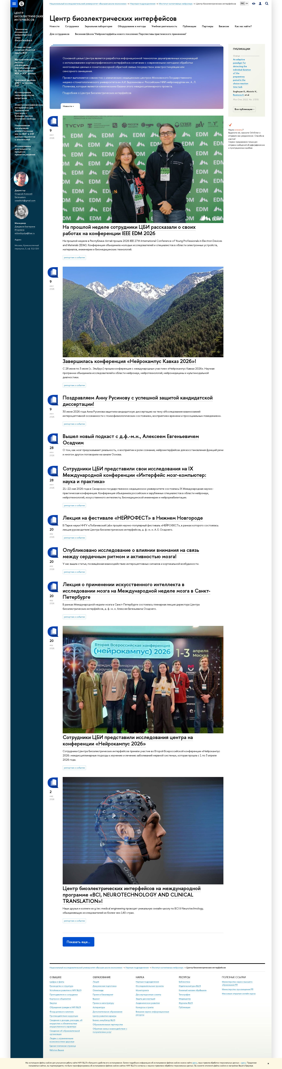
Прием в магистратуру (103, 1003)
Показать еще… (78, 942)
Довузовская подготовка (104, 986)
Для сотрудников (59, 34)
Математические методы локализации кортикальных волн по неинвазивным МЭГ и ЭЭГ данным (25, 66)
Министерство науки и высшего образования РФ (237, 983)
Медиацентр (185, 998)
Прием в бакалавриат (103, 994)
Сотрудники (72, 26)
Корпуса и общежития (60, 998)
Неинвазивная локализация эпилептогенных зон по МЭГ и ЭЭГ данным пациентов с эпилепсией (25, 132)
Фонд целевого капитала (61, 1011)
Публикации (189, 26)
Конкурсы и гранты (145, 1007)
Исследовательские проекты (150, 986)
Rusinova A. (238, 94)
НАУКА (140, 977)
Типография (184, 994)
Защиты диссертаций (145, 998)
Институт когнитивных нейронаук (167, 967)
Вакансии (224, 26)
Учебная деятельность (164, 26)
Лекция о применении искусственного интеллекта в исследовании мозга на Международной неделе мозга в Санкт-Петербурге (136, 591)
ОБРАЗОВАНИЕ (101, 977)
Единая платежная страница (63, 1045)
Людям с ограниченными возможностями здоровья (62, 1040)
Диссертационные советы (148, 994)
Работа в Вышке (57, 1050)
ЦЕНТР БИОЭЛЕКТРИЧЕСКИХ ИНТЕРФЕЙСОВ (28, 16)
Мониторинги (142, 990)
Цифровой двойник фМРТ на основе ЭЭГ (25, 82)
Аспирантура (99, 1007)
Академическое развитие (148, 1003)
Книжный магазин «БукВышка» (193, 990)
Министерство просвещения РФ (237, 989)
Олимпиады (98, 990)
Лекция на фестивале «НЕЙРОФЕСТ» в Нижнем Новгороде (133, 517)
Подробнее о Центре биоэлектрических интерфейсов (97, 93)
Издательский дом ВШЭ (190, 986)
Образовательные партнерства (108, 1024)
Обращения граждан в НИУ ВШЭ (65, 1007)
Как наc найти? (243, 26)
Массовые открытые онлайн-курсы (239, 993)
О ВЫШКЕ (55, 977)
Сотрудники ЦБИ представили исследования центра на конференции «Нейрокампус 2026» (128, 740)
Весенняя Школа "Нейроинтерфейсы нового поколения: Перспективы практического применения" (130, 34)
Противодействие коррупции (64, 1016)
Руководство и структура (61, 986)
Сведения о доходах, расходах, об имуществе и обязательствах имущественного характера (66, 1023)
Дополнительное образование (107, 1011)
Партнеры (207, 26)
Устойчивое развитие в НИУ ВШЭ (65, 990)
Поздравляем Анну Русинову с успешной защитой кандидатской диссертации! (138, 400)
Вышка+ (96, 998)
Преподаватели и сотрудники (64, 994)
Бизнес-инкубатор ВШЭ (104, 1020)
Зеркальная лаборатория (98, 26)
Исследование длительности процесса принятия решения (25, 150)
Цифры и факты (57, 981)
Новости (54, 26)
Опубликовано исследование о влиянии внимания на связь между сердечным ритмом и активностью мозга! (131, 553)
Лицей (96, 981)
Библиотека (184, 981)
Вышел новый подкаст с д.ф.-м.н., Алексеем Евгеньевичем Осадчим (131, 439)
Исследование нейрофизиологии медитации (24, 95)
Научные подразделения (137, 967)
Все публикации (243, 109)
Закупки (53, 1003)
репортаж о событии (74, 257)
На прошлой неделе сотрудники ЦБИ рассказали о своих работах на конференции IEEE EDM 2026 (129, 230)
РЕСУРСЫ (184, 977)
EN (247, 3)
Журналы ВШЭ (186, 1003)
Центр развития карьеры (104, 1016)
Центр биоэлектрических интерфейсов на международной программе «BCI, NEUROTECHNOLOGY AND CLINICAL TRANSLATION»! (132, 895)
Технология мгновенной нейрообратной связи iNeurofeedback (23, 35)
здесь (194, 1062)
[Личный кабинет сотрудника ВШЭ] (260, 3)
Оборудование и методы (132, 26)
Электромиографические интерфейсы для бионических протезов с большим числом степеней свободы (27, 111)
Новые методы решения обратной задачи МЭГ (25, 49)
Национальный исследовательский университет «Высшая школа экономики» (86, 967)
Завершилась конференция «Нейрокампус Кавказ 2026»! (129, 361)
